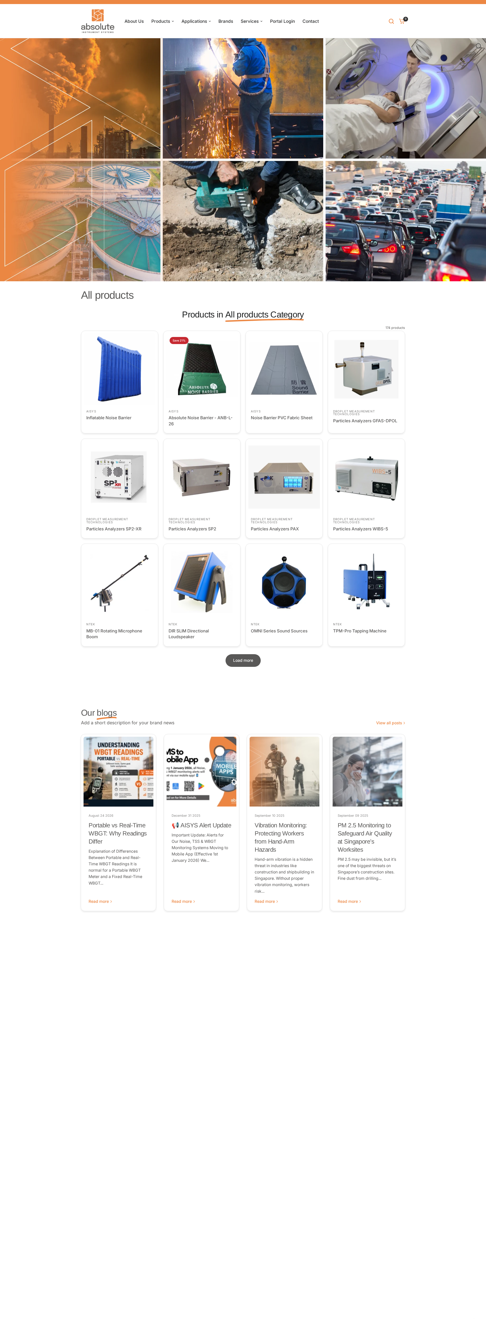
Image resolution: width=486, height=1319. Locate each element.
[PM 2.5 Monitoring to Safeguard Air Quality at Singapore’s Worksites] (367, 772)
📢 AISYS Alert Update (201, 825)
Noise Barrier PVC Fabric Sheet (282, 417)
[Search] (391, 21)
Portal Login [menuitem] (282, 21)
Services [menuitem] (250, 21)
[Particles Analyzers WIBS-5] (366, 477)
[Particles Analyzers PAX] (284, 477)
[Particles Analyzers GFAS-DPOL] (366, 369)
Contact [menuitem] (310, 21)
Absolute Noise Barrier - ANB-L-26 (201, 420)
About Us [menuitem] (134, 21)
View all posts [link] (389, 723)
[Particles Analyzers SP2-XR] (119, 477)
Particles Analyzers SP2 (192, 528)
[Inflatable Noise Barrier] (119, 369)
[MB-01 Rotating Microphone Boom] (119, 582)
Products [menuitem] (160, 21)
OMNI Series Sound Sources (279, 630)
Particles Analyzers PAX (275, 528)
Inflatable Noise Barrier (108, 417)
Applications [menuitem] (194, 21)
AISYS (91, 411)
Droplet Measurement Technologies (354, 413)
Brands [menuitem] (225, 21)
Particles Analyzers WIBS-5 (360, 528)
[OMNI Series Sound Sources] (284, 582)
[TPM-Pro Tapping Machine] (366, 582)
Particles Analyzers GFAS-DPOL (365, 420)
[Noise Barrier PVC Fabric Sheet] (284, 369)
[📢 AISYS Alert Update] (201, 772)
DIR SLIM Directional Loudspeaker (189, 633)
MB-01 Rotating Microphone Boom (114, 633)
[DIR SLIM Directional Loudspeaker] (202, 582)
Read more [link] (99, 902)
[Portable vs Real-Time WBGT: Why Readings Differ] (118, 772)
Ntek (90, 624)
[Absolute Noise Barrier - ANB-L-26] (202, 369)
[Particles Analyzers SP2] (202, 477)
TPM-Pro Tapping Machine (360, 630)
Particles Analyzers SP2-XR (113, 528)
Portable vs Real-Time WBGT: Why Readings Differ (118, 833)
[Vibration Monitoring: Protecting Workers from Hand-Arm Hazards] (284, 772)
